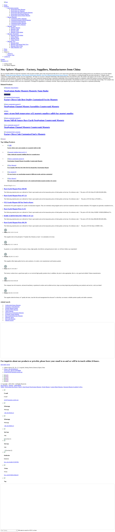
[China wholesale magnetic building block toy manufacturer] (17, 152)
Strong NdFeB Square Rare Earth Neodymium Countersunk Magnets (34, 120)
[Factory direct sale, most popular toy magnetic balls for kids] (9, 145)
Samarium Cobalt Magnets (12, 306)
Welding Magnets (15, 27)
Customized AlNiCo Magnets (19, 18)
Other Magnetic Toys (16, 47)
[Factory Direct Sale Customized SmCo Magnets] (12, 132)
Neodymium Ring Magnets (18, 9)
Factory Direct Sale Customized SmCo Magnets (24, 134)
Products (6, 6)
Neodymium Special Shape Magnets (20, 15)
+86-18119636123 (9, 413)
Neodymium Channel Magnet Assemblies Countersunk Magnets (31, 106)
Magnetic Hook (15, 38)
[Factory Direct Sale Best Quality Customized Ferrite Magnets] (12, 97)
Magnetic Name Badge (17, 32)
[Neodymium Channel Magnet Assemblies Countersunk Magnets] (12, 104)
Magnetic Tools (11, 26)
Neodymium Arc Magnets (18, 11)
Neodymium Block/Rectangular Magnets (22, 12)
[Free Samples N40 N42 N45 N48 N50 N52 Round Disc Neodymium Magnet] (11, 165)
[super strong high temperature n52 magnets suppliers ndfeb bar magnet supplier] (6, 111)
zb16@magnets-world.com (11, 400)
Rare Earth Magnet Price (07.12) (15, 195)
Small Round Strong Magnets (60, 75)
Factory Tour (10, 55)
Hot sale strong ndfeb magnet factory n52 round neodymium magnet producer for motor (31, 180)
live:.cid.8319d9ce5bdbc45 (11, 475)
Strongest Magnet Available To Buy (72, 387)
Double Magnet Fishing (11, 308)
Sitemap (11, 385)
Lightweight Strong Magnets (13, 305)
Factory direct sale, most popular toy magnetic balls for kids (24, 148)
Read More (7, 94)
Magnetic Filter (15, 30)
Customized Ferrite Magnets (18, 21)
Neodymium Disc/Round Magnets (20, 14)
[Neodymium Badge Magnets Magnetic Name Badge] (11, 87)
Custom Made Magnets (56, 387)
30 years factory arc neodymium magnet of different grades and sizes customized (29, 174)
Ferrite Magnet (46, 387)
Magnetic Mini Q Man (17, 46)
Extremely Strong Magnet (12, 314)
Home (5, 5)
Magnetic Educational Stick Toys (19, 44)
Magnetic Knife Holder (17, 35)
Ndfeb (2, 387)
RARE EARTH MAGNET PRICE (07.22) (18, 216)
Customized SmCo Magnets (18, 24)
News (5, 49)
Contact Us (7, 56)
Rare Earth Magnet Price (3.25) (15, 209)
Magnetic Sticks (9, 317)
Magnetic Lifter (15, 29)
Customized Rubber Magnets (18, 23)
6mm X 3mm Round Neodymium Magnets (29, 387)
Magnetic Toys (11, 41)
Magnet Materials (12, 17)
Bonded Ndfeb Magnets (11, 309)
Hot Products (4, 385)
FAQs (5, 50)
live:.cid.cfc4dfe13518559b (11, 462)
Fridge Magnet (15, 37)
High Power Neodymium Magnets (14, 313)
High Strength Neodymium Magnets (31, 75)
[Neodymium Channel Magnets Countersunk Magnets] (11, 125)
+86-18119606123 (9, 426)
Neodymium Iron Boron (11, 387)
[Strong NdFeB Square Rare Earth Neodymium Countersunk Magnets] (12, 118)
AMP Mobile (17, 385)
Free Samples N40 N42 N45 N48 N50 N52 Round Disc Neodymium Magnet (28, 167)
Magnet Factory (9, 320)
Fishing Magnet (15, 40)
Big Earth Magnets (10, 319)
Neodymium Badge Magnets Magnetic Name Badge (26, 91)
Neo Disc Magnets (47, 75)
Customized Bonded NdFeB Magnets (21, 20)
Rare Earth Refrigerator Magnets (14, 316)
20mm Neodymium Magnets (13, 75)
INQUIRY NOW (5, 364)
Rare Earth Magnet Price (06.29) (15, 222)
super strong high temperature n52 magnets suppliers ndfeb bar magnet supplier (38, 113)
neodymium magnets (12, 8)
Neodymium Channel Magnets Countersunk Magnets (27, 127)
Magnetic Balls (15, 43)
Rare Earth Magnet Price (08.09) (15, 189)
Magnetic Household (13, 34)
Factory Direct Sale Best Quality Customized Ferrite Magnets (31, 99)
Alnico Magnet (9, 311)
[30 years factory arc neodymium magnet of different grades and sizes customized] (11, 172)
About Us (10, 53)
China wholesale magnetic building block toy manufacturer (23, 154)
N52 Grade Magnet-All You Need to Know (18, 202)
